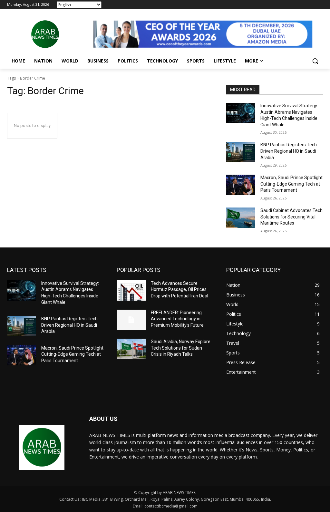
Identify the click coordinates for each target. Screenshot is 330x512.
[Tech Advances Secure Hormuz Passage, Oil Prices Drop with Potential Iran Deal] (131, 290)
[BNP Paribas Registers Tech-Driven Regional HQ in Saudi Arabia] (240, 152)
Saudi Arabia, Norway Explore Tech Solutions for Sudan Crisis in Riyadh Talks (180, 348)
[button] (315, 61)
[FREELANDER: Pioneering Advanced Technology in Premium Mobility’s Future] (131, 320)
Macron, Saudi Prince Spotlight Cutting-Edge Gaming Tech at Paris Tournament (291, 184)
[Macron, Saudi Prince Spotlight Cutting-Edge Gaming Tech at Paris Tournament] (240, 185)
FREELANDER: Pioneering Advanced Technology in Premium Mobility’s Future (177, 319)
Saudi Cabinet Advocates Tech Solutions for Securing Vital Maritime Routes (291, 217)
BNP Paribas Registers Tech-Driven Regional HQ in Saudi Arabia (289, 151)
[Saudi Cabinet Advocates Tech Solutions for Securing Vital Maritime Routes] (240, 218)
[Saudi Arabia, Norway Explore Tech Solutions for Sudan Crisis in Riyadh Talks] (131, 349)
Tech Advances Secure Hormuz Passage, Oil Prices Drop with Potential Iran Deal (179, 289)
